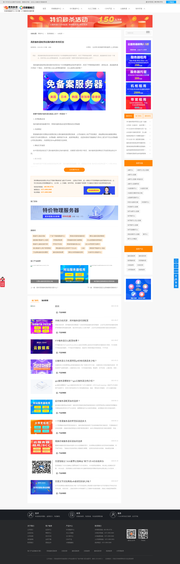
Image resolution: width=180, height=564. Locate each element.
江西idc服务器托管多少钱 (44, 281)
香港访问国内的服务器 (77, 236)
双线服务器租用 (52, 551)
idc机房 (60, 33)
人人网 (112, 47)
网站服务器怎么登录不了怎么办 (66, 248)
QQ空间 (95, 47)
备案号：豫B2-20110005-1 (94, 559)
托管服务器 (142, 260)
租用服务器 (131, 260)
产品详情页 (62, 312)
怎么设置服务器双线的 (94, 240)
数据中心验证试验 (39, 236)
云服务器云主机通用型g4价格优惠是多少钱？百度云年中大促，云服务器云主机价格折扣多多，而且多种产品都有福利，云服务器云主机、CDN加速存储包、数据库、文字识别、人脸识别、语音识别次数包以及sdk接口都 (86, 368)
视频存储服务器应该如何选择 (68, 441)
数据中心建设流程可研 (40, 244)
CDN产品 (108, 8)
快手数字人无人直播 (134, 220)
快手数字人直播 (133, 225)
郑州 (57, 306)
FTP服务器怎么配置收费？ (67, 340)
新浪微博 (101, 47)
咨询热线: (155, 2)
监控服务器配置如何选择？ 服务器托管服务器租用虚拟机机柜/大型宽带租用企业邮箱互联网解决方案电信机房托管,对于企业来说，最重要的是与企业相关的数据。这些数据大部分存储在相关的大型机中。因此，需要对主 (86, 408)
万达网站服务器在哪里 (40, 252)
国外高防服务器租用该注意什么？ (47, 287)
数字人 (145, 234)
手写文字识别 (57, 244)
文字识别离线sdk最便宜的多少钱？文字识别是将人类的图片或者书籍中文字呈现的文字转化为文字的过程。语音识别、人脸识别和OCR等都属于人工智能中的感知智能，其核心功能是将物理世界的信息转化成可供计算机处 (86, 488)
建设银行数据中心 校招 (40, 240)
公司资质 (30, 536)
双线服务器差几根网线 (74, 240)
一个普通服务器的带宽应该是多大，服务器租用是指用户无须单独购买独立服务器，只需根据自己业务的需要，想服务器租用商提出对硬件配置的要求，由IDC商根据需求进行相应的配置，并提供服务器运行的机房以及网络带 (86, 428)
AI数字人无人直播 (143, 170)
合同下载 (48, 539)
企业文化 (30, 533)
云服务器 (124, 8)
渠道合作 (48, 542)
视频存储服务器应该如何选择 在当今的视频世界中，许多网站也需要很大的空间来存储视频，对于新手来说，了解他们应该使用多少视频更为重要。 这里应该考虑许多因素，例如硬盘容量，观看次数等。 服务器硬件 (86, 448)
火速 (83, 248)
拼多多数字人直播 (133, 234)
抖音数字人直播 (133, 207)
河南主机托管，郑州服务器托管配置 (71, 320)
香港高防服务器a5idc (73, 244)
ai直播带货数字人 (133, 197)
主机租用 (131, 265)
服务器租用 (131, 256)
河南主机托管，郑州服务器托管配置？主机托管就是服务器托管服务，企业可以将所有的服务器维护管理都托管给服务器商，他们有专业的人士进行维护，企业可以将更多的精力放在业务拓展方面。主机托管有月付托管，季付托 (86, 327)
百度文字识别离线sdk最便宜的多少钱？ (73, 481)
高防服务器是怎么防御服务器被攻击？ (105, 287)
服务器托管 (142, 256)
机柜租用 (142, 269)
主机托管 (140, 265)
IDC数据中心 (75, 8)
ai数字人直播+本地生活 (135, 179)
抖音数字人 (145, 202)
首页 (44, 8)
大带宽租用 (131, 269)
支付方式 (48, 536)
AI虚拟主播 (144, 188)
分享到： (89, 47)
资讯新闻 (30, 539)
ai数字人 (130, 170)
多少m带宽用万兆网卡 (93, 244)
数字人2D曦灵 (132, 239)
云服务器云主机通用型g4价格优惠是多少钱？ (76, 361)
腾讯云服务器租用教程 (97, 236)
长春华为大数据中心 (94, 252)
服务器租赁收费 (58, 252)
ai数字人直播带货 (133, 184)
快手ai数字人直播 (133, 211)
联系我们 (30, 542)
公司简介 (30, 529)
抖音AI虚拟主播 (133, 202)
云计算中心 (69, 536)
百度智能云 (50, 33)
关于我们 (31, 526)
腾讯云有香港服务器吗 (75, 252)
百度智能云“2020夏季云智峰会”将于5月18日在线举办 (79, 461)
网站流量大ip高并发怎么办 (74, 281)
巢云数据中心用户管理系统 (42, 248)
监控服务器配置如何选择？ (67, 401)
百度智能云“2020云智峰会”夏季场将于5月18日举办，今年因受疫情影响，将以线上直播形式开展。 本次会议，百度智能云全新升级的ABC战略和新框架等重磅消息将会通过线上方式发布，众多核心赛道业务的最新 (86, 468)
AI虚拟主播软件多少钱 (135, 193)
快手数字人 (131, 216)
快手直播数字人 (133, 229)
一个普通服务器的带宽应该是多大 (70, 421)
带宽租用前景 (57, 240)
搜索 (147, 32)
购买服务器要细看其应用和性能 (104, 281)
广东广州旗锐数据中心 (57, 236)
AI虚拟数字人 (132, 188)
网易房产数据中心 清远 (97, 248)
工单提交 (171, 2)
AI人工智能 (92, 8)
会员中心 (48, 529)
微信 (116, 47)
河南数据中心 (56, 8)
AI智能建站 (69, 542)
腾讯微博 (107, 47)
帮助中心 (41, 33)
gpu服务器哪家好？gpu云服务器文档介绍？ (75, 381)
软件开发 (139, 8)
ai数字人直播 (132, 174)
